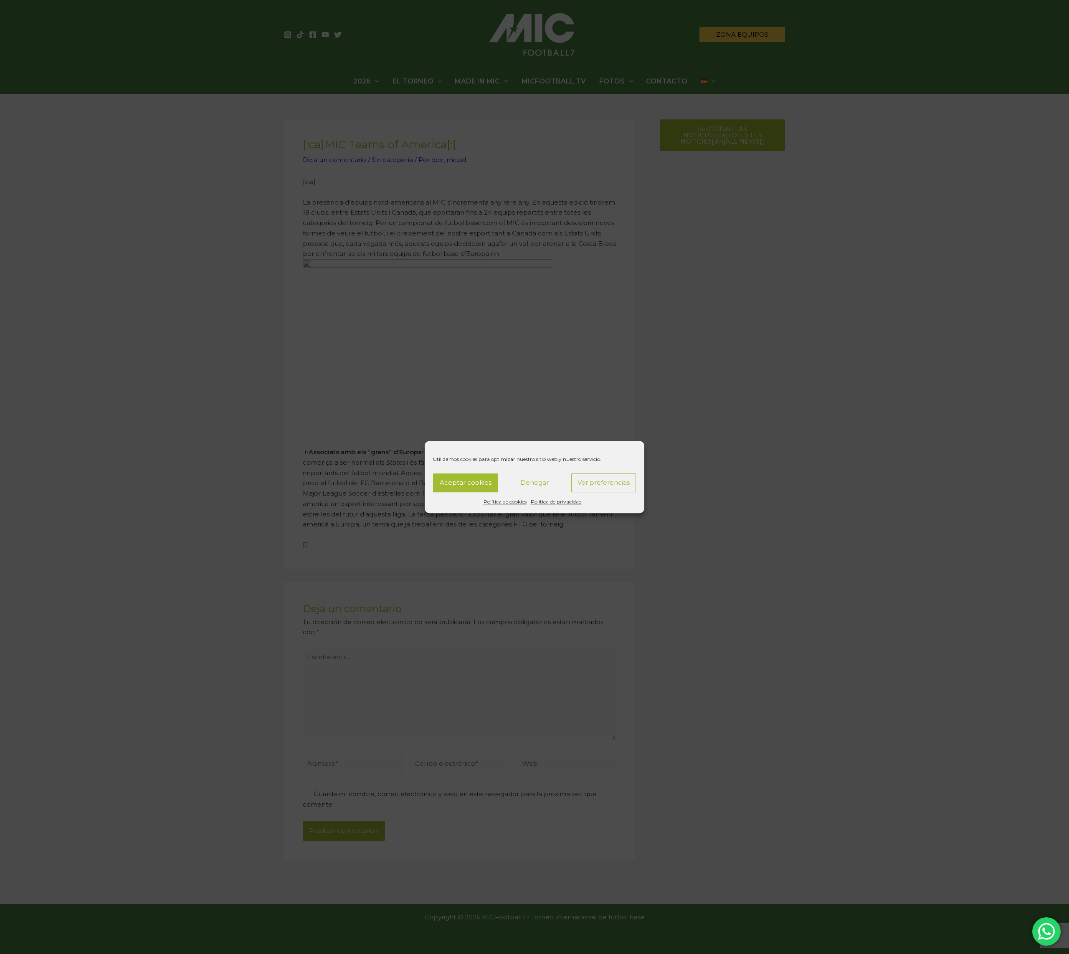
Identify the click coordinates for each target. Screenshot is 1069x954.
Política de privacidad (556, 502)
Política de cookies (505, 502)
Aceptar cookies (465, 482)
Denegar (534, 482)
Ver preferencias (604, 482)
